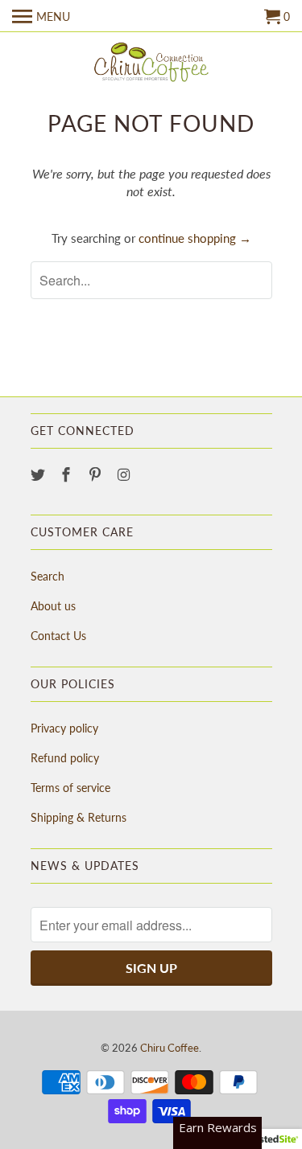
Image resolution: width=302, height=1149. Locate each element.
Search (47, 576)
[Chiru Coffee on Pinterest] (96, 474)
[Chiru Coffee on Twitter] (39, 474)
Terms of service (70, 787)
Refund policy (65, 758)
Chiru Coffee (169, 1047)
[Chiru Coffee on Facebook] (68, 474)
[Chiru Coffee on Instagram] (125, 474)
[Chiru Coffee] (151, 64)
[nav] (41, 16)
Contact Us (58, 635)
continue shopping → (195, 238)
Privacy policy (64, 728)
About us (53, 606)
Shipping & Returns (78, 817)
